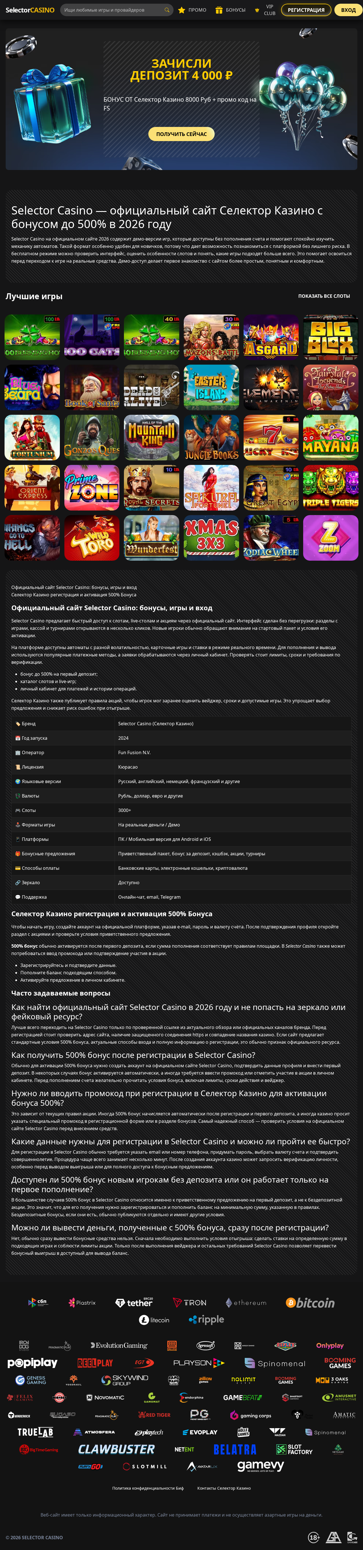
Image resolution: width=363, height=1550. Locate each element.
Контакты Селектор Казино (224, 1488)
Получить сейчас (181, 134)
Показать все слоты (324, 296)
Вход (348, 10)
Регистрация (306, 10)
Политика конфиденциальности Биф (148, 1488)
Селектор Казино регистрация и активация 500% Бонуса (73, 595)
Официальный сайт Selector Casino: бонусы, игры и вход (74, 587)
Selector (30, 9)
